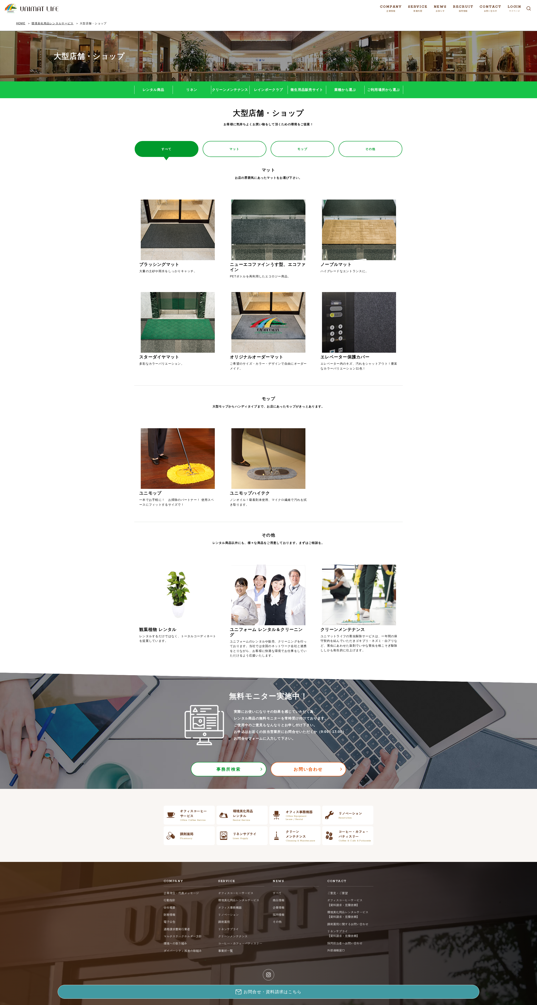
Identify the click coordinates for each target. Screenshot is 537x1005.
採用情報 (278, 914)
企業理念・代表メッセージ (181, 893)
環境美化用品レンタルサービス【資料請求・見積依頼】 (347, 914)
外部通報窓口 (336, 950)
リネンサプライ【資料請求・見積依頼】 (343, 933)
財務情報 (169, 914)
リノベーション (228, 914)
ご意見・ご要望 (337, 893)
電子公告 (169, 922)
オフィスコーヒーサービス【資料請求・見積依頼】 (344, 902)
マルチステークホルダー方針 (183, 936)
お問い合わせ (308, 769)
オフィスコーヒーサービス (235, 893)
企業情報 (278, 907)
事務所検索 (228, 769)
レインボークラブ (268, 89)
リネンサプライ (228, 929)
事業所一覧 (225, 951)
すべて (277, 893)
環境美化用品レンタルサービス (52, 23)
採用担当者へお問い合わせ (344, 943)
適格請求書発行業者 (177, 929)
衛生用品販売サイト (307, 89)
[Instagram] (268, 974)
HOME (20, 23)
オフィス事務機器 (230, 907)
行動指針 (169, 900)
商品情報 (278, 900)
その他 (277, 922)
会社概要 (169, 907)
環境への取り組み (175, 943)
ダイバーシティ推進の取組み (183, 951)
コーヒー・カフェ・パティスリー (240, 943)
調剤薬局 (224, 922)
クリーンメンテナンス (230, 89)
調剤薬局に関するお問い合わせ (347, 924)
